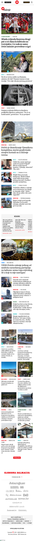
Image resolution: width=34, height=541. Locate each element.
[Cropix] (17, 502)
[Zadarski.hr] (12, 510)
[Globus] (10, 491)
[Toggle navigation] (2, 2)
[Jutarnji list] (17, 483)
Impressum (19, 521)
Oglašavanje (5, 523)
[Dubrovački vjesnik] (17, 506)
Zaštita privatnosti (8, 521)
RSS (24, 523)
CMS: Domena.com (22, 534)
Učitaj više (17, 457)
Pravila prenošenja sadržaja (15, 519)
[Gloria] (25, 491)
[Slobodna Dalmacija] (17, 2)
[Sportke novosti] (22, 487)
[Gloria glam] (7, 495)
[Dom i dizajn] (25, 495)
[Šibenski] (22, 510)
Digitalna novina (16, 523)
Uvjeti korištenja (16, 517)
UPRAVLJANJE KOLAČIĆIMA (17, 528)
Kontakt (26, 521)
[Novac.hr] (23, 498)
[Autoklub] (11, 498)
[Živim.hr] (19, 491)
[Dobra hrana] (16, 495)
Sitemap (29, 523)
